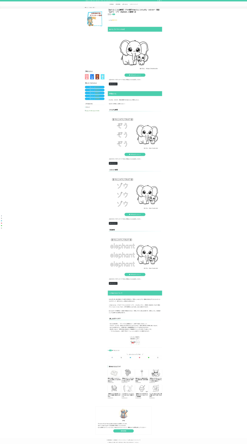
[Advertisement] (94, 48)
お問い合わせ (130, 440)
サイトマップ (137, 440)
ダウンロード (113, 84)
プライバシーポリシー (122, 440)
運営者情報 (109, 440)
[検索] (161, 0)
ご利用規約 (115, 440)
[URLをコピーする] (157, 357)
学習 (113, 14)
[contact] (159, 0)
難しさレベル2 (116, 350)
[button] (112, 357)
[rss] (158, 0)
